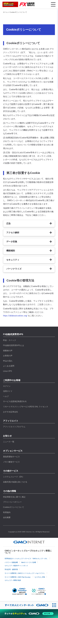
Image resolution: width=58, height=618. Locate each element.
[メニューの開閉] (53, 4)
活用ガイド (7, 391)
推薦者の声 (7, 351)
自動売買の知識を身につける (15, 482)
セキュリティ (12, 259)
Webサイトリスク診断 (28, 562)
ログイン (7, 386)
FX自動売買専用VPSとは (13, 345)
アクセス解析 (12, 232)
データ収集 (11, 241)
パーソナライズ (13, 269)
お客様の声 (7, 356)
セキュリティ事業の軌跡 (13, 580)
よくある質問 (8, 366)
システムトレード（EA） (13, 477)
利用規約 (7, 512)
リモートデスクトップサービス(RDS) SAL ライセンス (25, 407)
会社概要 (7, 517)
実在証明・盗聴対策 (11, 569)
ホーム (5, 12)
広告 (8, 223)
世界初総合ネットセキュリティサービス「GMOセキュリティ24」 (26, 558)
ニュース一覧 (8, 442)
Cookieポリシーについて (18, 12)
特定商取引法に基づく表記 (14, 497)
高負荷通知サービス (11, 457)
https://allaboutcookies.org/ (15, 316)
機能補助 (10, 250)
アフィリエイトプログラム (14, 427)
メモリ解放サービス (11, 462)
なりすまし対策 (40, 577)
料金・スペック (9, 340)
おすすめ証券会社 (10, 412)
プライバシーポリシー (12, 502)
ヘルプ (6, 396)
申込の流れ (7, 361)
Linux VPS (7, 371)
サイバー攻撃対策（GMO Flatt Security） (18, 577)
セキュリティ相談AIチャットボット (16, 565)
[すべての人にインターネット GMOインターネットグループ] (25, 605)
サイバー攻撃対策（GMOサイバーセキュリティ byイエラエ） (25, 573)
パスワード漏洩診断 (11, 562)
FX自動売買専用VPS (13, 334)
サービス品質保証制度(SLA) (14, 401)
